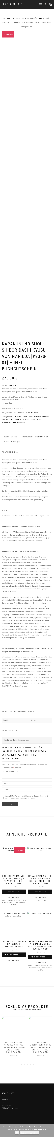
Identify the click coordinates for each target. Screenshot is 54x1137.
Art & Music (13, 4)
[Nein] (51, 1130)
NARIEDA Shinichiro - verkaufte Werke (27, 18)
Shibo (39, 419)
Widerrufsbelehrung (9, 1108)
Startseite (6, 18)
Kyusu (4, 419)
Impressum (6, 1099)
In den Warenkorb (15, 954)
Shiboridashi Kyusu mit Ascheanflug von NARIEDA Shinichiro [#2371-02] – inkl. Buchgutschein (40, 1047)
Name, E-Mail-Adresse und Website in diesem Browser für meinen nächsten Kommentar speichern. (27, 797)
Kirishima (45, 416)
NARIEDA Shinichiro (22, 419)
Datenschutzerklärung (29, 1133)
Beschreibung (10, 437)
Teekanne (21, 422)
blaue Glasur (22, 416)
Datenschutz (7, 1105)
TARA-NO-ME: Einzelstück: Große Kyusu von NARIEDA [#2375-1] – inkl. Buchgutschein (13, 1047)
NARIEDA (10, 419)
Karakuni (37, 416)
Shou (14, 422)
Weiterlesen (13, 892)
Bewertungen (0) (12, 442)
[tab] (11, 437)
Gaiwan (31, 416)
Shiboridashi (7, 422)
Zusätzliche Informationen (35, 437)
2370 (14, 416)
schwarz (33, 419)
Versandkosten (10, 385)
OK (17, 1133)
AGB (3, 1102)
